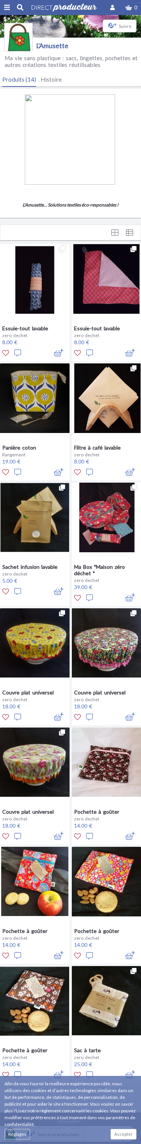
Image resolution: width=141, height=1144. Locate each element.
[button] (131, 8)
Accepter (123, 1134)
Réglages (17, 1134)
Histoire (51, 79)
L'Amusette (52, 46)
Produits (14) (19, 79)
